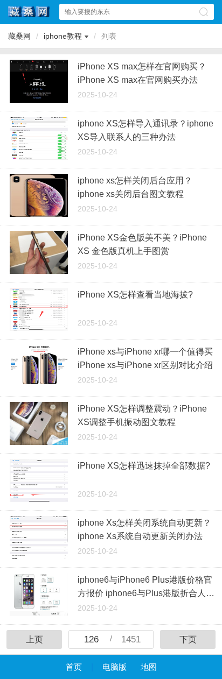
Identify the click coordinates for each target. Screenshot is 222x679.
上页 (34, 639)
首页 (74, 666)
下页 (188, 639)
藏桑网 (19, 36)
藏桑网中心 (29, 11)
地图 (149, 666)
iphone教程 (63, 36)
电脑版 (114, 666)
